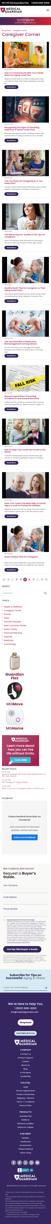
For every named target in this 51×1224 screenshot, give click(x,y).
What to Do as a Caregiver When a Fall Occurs (23, 788)
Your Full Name (10, 885)
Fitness (7, 614)
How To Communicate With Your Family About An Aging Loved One (23, 74)
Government (25, 1145)
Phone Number (10, 908)
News (6, 618)
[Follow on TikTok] (19, 1162)
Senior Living (25, 1153)
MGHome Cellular (25, 1127)
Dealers (25, 1138)
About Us (25, 1065)
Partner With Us (25, 1033)
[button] (22, 949)
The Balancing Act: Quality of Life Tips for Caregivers (24, 236)
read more (11, 87)
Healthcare (25, 1142)
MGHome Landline (25, 1124)
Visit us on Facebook (24, 837)
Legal (25, 1087)
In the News (25, 1073)
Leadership (26, 1076)
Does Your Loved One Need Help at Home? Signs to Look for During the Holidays (25, 504)
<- (4, 579)
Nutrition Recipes (12, 621)
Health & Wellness (13, 606)
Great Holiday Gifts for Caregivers (21, 557)
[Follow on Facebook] (13, 1162)
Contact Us (25, 1054)
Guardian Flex (25, 1116)
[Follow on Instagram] (31, 1162)
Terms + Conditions (25, 1102)
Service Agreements (25, 1091)
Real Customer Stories (15, 625)
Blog (25, 1069)
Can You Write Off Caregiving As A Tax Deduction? (23, 182)
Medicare (8, 640)
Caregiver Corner (20, 30)
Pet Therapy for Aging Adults (15, 782)
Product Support (25, 1058)
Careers (25, 1062)
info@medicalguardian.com (24, 1012)
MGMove (25, 1120)
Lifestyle (8, 636)
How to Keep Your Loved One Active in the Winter (25, 451)
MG (14, 704)
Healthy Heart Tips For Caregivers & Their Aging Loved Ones (24, 289)
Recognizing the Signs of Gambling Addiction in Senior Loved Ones (21, 128)
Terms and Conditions (14, 942)
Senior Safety (10, 629)
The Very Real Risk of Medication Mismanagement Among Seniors (20, 343)
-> (46, 579)
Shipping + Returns (25, 1098)
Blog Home (6, 30)
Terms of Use (19, 961)
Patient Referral (25, 1149)
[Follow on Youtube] (37, 1162)
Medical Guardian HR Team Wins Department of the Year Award (23, 775)
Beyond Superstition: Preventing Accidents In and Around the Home (21, 397)
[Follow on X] (25, 1162)
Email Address (10, 897)
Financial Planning (13, 632)
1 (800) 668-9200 (25, 1008)
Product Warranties (26, 1094)
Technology (10, 644)
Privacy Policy (25, 942)
